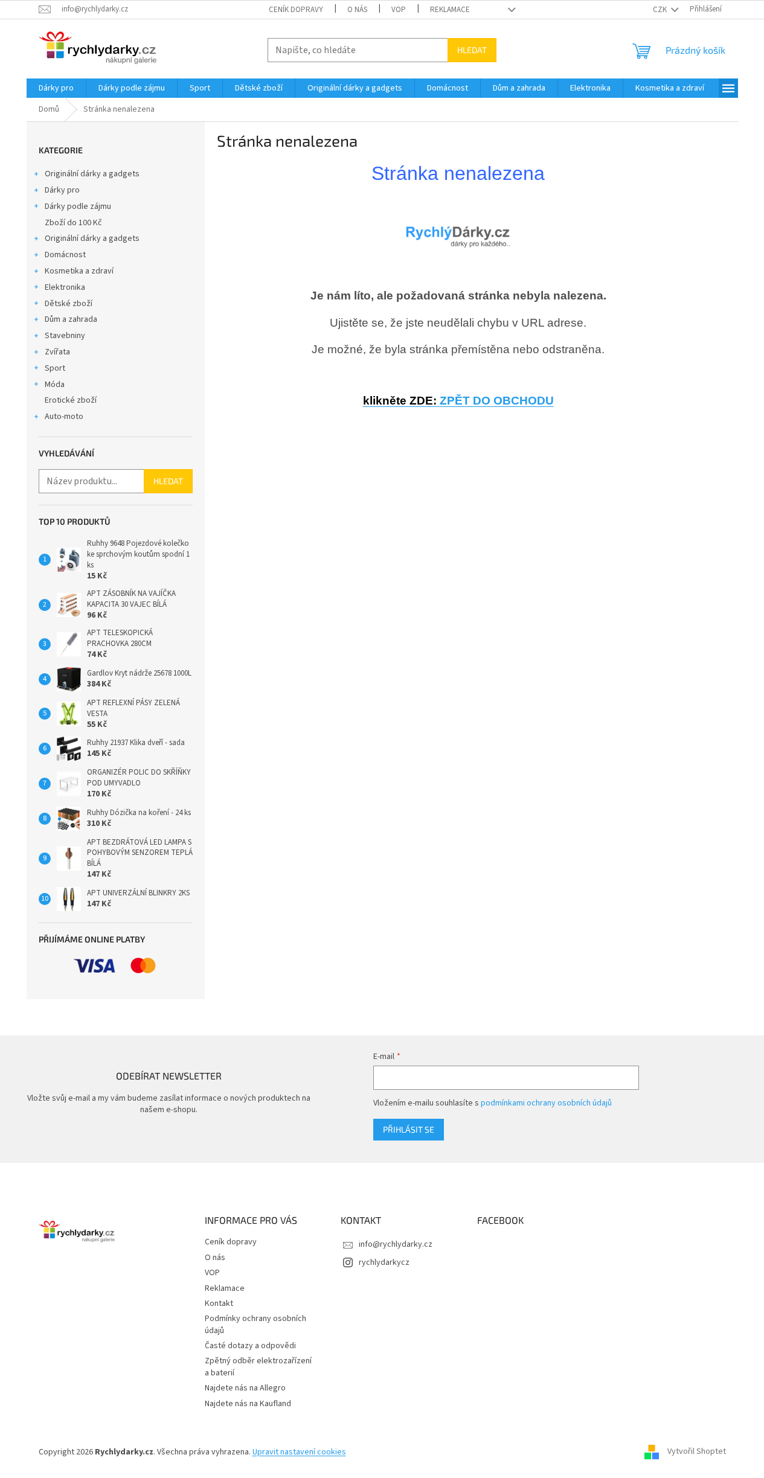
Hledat (472, 50)
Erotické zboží (71, 400)
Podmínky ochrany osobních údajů (255, 1324)
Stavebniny (65, 336)
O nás (357, 9)
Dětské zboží (68, 304)
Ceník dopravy (296, 9)
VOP (398, 9)
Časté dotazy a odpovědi (250, 1346)
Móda (55, 385)
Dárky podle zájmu (78, 206)
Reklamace (450, 9)
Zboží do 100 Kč (73, 223)
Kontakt (219, 1303)
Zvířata (57, 352)
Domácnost (65, 255)
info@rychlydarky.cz (395, 1244)
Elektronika (65, 287)
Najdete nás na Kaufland (248, 1404)
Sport (55, 368)
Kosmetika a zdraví (79, 271)
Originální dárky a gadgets (92, 174)
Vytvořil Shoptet (696, 1452)
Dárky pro (62, 190)
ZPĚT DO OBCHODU (458, 400)
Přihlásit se (408, 1129)
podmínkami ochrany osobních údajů (546, 1103)
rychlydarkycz (384, 1262)
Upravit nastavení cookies (299, 1452)
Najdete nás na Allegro (245, 1388)
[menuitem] (56, 88)
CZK (661, 9)
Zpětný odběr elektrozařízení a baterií (258, 1366)
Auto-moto (64, 417)
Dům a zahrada (71, 319)
